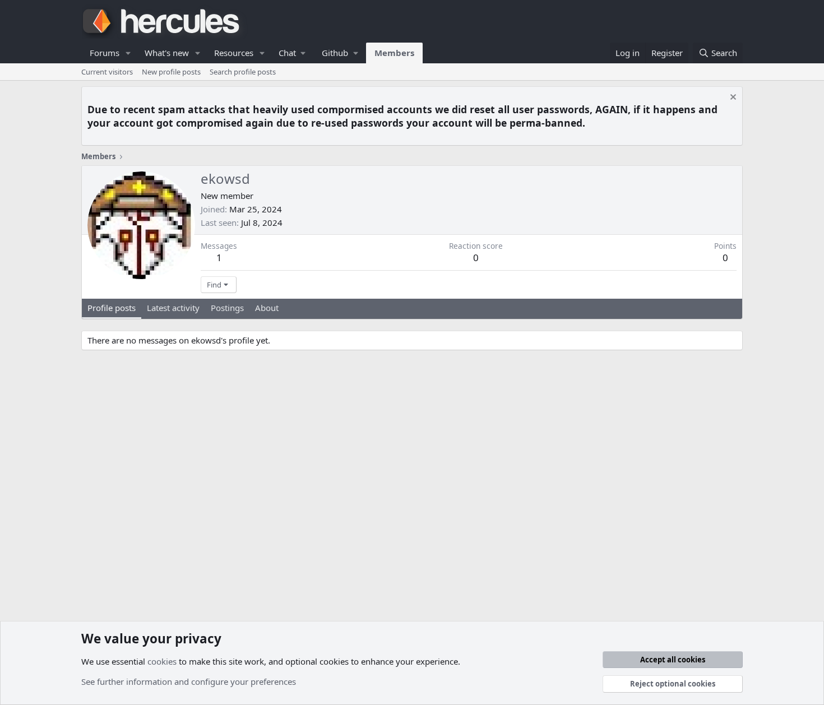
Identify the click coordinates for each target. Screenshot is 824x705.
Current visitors (107, 72)
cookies (162, 661)
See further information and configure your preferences (188, 681)
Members (394, 52)
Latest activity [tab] (173, 307)
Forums (104, 52)
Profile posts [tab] (111, 307)
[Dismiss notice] (732, 98)
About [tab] (267, 307)
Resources (233, 52)
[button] (128, 53)
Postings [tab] (227, 307)
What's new (167, 52)
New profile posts (171, 72)
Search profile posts (243, 72)
